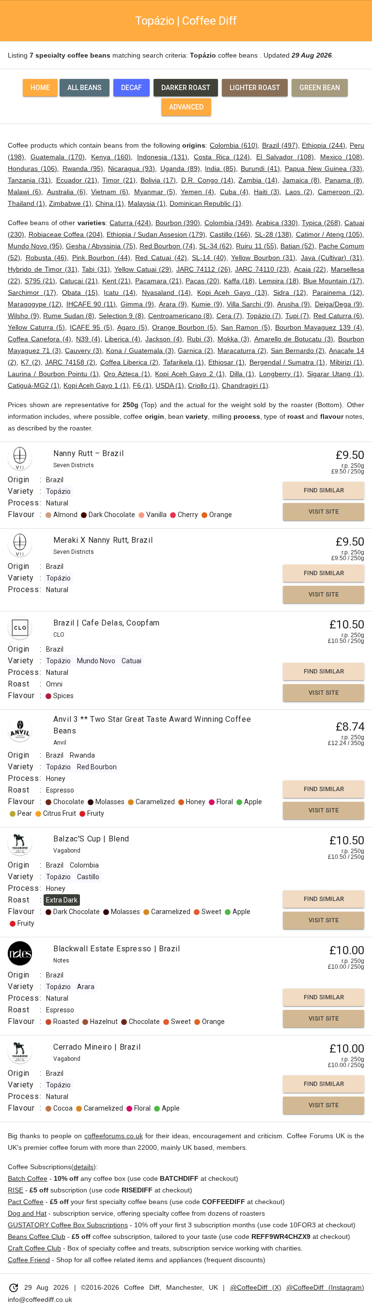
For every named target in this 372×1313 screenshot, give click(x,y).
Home (40, 88)
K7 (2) (30, 362)
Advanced (186, 107)
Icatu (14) (120, 292)
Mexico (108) (341, 157)
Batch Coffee (27, 1178)
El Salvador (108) (285, 157)
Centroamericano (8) (180, 316)
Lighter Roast (255, 88)
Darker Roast (185, 88)
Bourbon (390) (177, 223)
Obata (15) (80, 292)
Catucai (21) (79, 281)
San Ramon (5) (245, 327)
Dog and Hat (27, 1213)
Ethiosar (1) (226, 362)
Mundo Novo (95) (35, 246)
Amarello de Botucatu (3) (294, 339)
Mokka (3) (233, 339)
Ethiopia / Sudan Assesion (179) (156, 234)
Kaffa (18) (239, 281)
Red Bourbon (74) (167, 246)
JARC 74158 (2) (70, 362)
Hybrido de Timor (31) (43, 269)
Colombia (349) (228, 223)
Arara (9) (173, 304)
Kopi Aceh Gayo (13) (232, 292)
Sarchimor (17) (32, 292)
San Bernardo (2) (298, 350)
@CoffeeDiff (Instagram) (325, 1287)
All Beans (84, 88)
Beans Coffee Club (36, 1236)
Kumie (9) (206, 304)
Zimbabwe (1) (70, 203)
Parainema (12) (337, 292)
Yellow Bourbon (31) (263, 257)
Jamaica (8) (301, 180)
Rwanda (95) (82, 168)
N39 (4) (88, 339)
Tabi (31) (96, 269)
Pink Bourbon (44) (101, 257)
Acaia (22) (310, 269)
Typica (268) (321, 223)
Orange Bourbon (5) (184, 327)
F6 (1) (142, 385)
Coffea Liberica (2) (129, 362)
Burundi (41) (260, 168)
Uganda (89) (180, 168)
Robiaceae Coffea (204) (66, 234)
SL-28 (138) (273, 234)
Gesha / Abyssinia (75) (101, 246)
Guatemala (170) (58, 157)
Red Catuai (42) (160, 257)
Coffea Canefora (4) (39, 339)
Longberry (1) (280, 374)
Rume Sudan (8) (68, 316)
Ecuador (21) (76, 180)
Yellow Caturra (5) (36, 327)
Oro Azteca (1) (127, 374)
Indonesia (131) (162, 157)
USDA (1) (169, 385)
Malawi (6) (24, 192)
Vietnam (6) (109, 192)
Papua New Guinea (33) (323, 168)
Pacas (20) (202, 281)
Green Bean (319, 88)
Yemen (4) (197, 192)
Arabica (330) (276, 223)
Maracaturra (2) (241, 350)
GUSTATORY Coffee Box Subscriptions (68, 1225)
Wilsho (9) (23, 316)
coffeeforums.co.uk (113, 1136)
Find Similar (324, 490)
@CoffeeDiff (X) (255, 1287)
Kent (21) (116, 281)
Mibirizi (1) (346, 362)
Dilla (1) (242, 374)
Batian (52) (297, 246)
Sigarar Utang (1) (334, 374)
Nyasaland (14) (166, 292)
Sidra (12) (289, 292)
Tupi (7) (297, 316)
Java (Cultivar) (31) (331, 257)
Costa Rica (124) (222, 157)
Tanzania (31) (29, 180)
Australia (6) (66, 192)
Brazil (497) (280, 145)
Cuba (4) (234, 192)
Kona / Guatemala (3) (139, 350)
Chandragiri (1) (245, 385)
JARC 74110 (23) (262, 269)
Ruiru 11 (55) (256, 246)
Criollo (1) (203, 385)
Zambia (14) (257, 180)
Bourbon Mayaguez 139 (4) (318, 327)
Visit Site (324, 511)
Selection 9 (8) (121, 316)
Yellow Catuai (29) (142, 269)
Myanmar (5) (154, 192)
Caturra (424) (130, 223)
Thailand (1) (26, 203)
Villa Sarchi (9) (250, 304)
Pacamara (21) (158, 281)
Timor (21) (118, 180)
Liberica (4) (122, 339)
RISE (15, 1190)
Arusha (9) (293, 304)
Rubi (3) (200, 339)
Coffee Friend (29, 1260)
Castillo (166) (230, 234)
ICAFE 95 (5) (91, 327)
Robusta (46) (46, 257)
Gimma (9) (137, 304)
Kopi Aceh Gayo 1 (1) (96, 385)
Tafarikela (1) (183, 362)
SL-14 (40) (209, 257)
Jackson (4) (163, 339)
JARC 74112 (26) (203, 269)
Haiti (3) (266, 192)
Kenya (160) (111, 157)
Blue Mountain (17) (332, 281)
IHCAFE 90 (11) (91, 304)
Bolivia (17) (158, 180)
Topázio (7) (264, 316)
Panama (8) (343, 180)
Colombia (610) (234, 145)
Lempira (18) (279, 281)
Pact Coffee (26, 1202)
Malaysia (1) (147, 203)
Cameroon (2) (340, 192)
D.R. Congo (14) (207, 180)
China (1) (109, 203)
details (83, 1167)
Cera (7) (230, 316)
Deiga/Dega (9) (338, 304)
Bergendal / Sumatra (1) (287, 362)
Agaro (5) (132, 327)
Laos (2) (298, 192)
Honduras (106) (32, 168)
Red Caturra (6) (337, 316)
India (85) (220, 168)
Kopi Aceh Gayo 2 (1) (189, 374)
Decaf (131, 88)
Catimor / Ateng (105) (329, 234)
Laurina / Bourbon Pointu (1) (53, 374)
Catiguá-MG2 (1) (34, 385)
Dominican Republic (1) (205, 203)
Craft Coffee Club (34, 1248)
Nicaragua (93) (131, 168)
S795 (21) (40, 281)
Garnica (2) (195, 350)
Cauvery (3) (83, 350)
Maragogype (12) (35, 304)
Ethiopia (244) (323, 145)
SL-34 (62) (215, 246)
